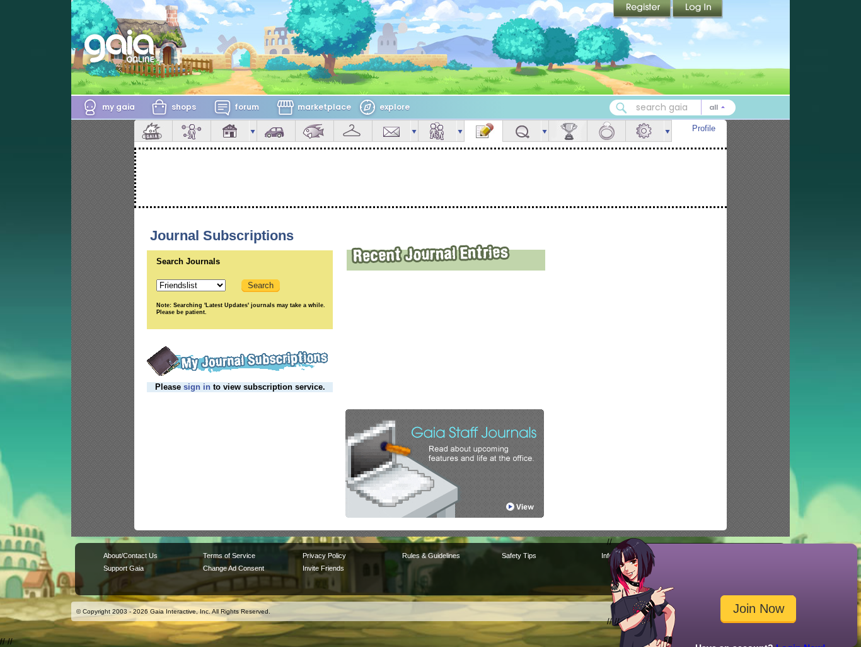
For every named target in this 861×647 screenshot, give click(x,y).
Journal (483, 130)
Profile (703, 128)
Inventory (353, 130)
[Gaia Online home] (122, 46)
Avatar (192, 130)
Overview (153, 130)
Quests (522, 130)
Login (698, 9)
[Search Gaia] (621, 108)
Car (276, 130)
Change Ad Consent (233, 568)
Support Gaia (123, 568)
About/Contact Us (130, 555)
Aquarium (314, 130)
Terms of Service (229, 555)
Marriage (606, 130)
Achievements (568, 130)
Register (643, 9)
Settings (645, 130)
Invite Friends (323, 568)
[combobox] (673, 107)
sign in (197, 387)
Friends (437, 130)
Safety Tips (519, 555)
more (253, 130)
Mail (391, 130)
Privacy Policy (324, 555)
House (230, 130)
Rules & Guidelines (431, 555)
